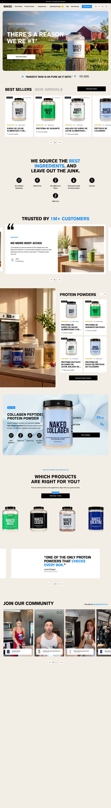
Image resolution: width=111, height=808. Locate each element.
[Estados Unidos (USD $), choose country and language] (99, 6)
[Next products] (59, 142)
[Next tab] (105, 294)
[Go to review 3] (56, 279)
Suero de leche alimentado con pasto (16, 129)
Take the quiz (87, 6)
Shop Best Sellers (21, 57)
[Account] (102, 6)
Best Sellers (18, 6)
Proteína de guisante (48, 128)
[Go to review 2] (55, 279)
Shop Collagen (85, 435)
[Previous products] (51, 142)
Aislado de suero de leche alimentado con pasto (76, 129)
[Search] (96, 6)
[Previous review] (51, 279)
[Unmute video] (30, 612)
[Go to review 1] (54, 279)
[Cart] (106, 6)
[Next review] (59, 279)
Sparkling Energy (55, 6)
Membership (75, 6)
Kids (67, 6)
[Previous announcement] (2, 1)
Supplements (42, 6)
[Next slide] (61, 662)
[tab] (18, 89)
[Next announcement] (108, 1)
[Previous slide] (49, 662)
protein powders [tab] (78, 294)
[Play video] (27, 612)
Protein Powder (29, 6)
